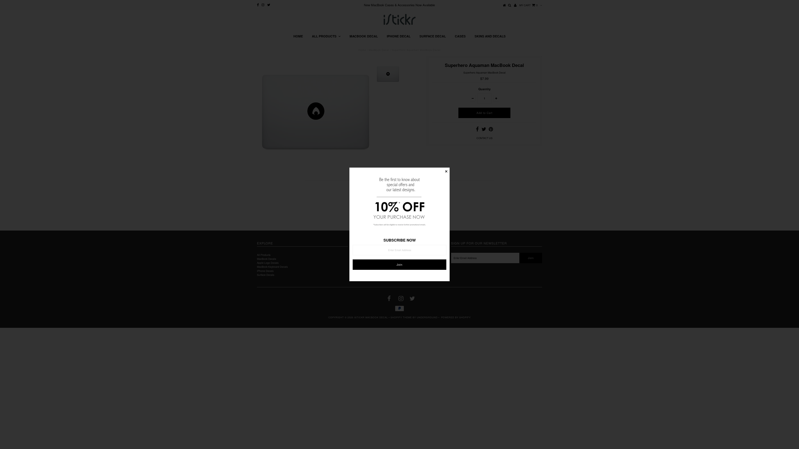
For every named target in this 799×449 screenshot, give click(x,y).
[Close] (446, 171)
